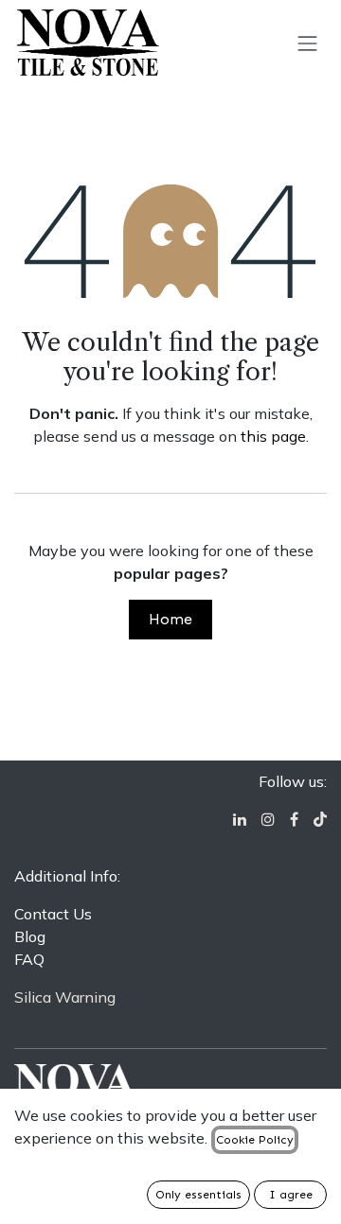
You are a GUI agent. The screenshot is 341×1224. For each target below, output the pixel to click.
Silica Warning (65, 997)
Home (170, 619)
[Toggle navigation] (308, 42)
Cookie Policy (255, 1139)
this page (273, 436)
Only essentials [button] (198, 1194)
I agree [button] (291, 1194)
